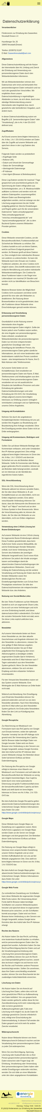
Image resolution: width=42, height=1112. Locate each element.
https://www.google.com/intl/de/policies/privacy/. (21, 813)
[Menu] (38, 3)
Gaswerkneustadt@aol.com (19, 53)
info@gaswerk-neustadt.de (31, 1103)
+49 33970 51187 (13, 1103)
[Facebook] (34, 3)
